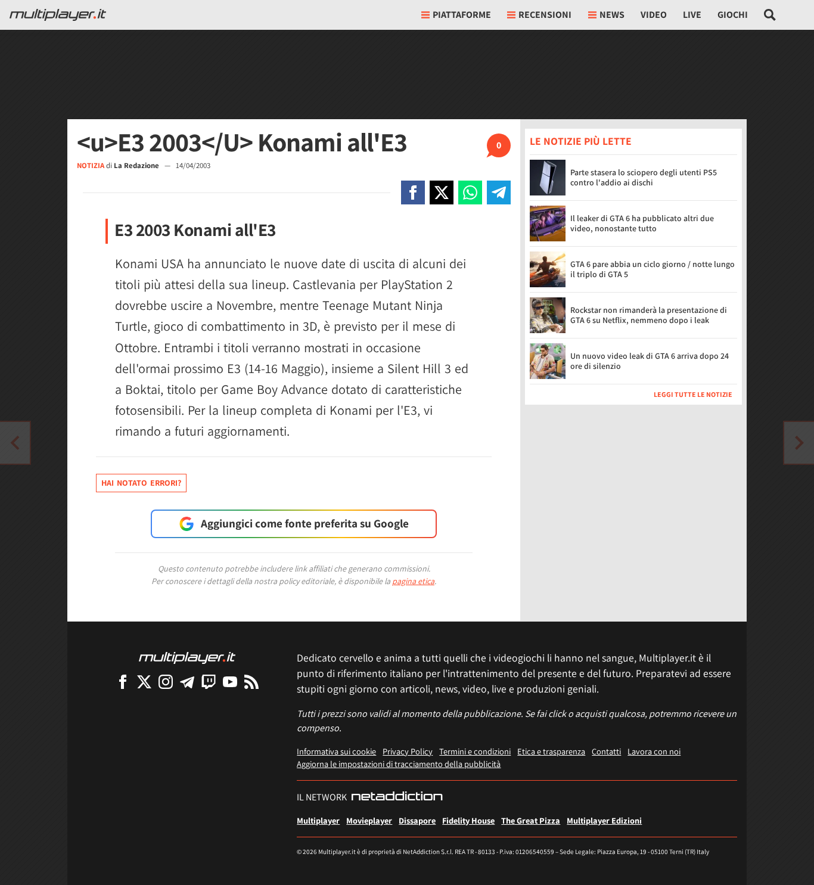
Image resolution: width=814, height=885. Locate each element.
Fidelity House (468, 820)
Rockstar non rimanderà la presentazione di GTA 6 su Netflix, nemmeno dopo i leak (648, 315)
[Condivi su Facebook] (413, 192)
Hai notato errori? (141, 482)
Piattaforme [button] (462, 14)
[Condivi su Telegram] (499, 192)
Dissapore (417, 820)
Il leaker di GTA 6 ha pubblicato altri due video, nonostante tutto (642, 223)
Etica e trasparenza (551, 751)
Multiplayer (318, 820)
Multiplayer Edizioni (604, 820)
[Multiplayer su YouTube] (230, 681)
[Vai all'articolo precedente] (799, 443)
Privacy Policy (408, 751)
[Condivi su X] (441, 192)
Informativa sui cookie (336, 751)
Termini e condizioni (475, 751)
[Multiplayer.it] (58, 15)
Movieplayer (369, 820)
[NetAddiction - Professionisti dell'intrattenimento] (397, 797)
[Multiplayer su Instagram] (166, 681)
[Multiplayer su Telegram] (187, 681)
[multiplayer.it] (187, 657)
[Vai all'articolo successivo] (15, 443)
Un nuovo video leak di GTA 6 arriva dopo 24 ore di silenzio (649, 360)
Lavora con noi (654, 751)
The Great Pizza (530, 820)
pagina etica (413, 581)
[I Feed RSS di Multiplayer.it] (251, 681)
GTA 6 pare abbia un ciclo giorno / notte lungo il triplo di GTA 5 (652, 269)
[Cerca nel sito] (770, 15)
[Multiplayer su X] (144, 681)
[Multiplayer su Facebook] (123, 681)
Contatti (606, 751)
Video (654, 14)
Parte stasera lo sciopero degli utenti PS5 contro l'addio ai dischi (643, 177)
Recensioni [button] (544, 14)
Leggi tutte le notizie (693, 393)
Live (692, 14)
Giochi (732, 14)
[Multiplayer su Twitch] (208, 681)
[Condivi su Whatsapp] (470, 192)
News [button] (612, 14)
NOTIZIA (90, 165)
